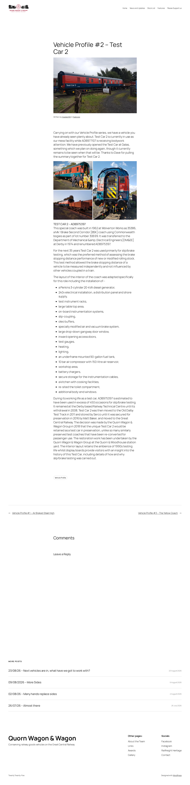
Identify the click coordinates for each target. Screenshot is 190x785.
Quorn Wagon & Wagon (42, 738)
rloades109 (66, 117)
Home (125, 8)
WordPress (177, 775)
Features (76, 117)
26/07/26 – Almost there (24, 705)
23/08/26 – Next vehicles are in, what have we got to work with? (49, 670)
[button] (72, 175)
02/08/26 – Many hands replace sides (32, 694)
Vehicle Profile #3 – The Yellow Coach (158, 513)
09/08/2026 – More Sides (24, 682)
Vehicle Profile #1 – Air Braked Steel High (33, 513)
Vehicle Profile (60, 477)
